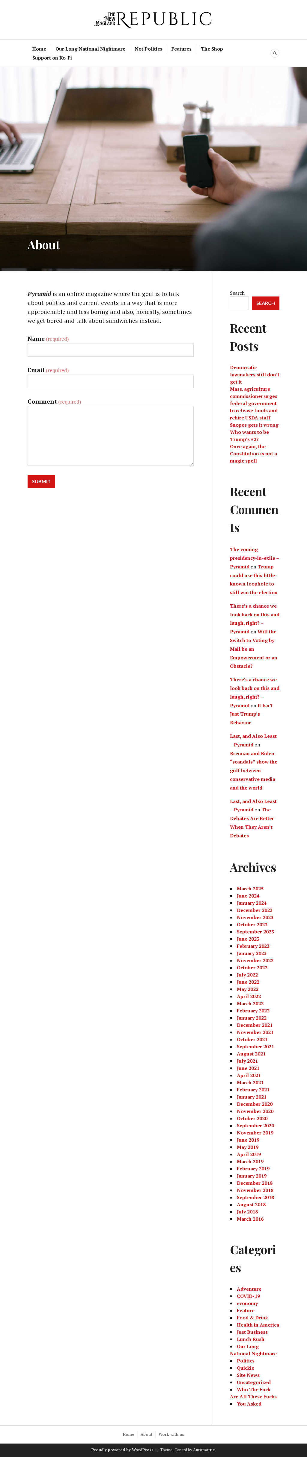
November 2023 (255, 917)
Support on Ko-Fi (52, 57)
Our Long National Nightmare (90, 48)
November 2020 (255, 1111)
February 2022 (253, 1010)
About (146, 1434)
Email (48, 370)
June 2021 (248, 1068)
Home (39, 48)
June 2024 (248, 895)
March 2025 (250, 888)
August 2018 (251, 1204)
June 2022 (248, 982)
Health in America (258, 1324)
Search (237, 293)
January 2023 (252, 953)
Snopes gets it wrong (254, 425)
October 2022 (252, 967)
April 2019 (249, 1154)
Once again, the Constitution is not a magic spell (253, 453)
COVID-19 (248, 1296)
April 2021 (249, 1075)
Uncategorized (254, 1382)
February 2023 (253, 946)
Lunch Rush (250, 1339)
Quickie (245, 1368)
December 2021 (255, 1025)
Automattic (204, 1450)
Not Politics (148, 48)
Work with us (171, 1434)
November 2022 (255, 960)
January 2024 (252, 903)
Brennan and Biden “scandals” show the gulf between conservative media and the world (253, 770)
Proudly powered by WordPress (122, 1450)
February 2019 (253, 1168)
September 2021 (255, 1046)
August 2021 (251, 1053)
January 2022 (252, 1018)
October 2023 (252, 924)
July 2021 (247, 1061)
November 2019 (255, 1132)
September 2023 (255, 931)
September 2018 (255, 1197)
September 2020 (255, 1125)
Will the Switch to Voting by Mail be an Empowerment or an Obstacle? (253, 648)
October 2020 (252, 1118)
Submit (41, 481)
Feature (246, 1310)
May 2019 (247, 1147)
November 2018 (255, 1190)
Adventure (249, 1289)
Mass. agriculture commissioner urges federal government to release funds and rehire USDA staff (254, 403)
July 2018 (247, 1211)
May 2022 (247, 989)
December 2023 (255, 910)
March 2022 (250, 1003)
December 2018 (255, 1183)
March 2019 (250, 1161)
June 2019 (248, 1140)
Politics (246, 1360)
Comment (54, 401)
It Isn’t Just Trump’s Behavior (251, 714)
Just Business (252, 1332)
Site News (248, 1375)
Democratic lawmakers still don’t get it (254, 374)
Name (48, 338)
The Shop (212, 48)
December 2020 (255, 1104)
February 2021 (253, 1089)
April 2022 (249, 996)
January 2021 (252, 1096)
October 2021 (252, 1039)
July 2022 (247, 974)
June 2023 (248, 939)
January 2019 (252, 1175)
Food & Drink (252, 1317)
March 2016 (250, 1219)
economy (247, 1303)
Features (181, 48)
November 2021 (255, 1032)
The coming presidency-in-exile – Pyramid (254, 558)
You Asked (249, 1403)
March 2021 (250, 1082)
